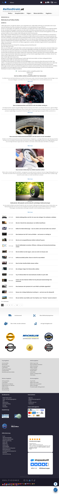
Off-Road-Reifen (5, 381)
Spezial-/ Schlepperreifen (35, 373)
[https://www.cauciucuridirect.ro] (4, 484)
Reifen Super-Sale (34, 363)
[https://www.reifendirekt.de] (3, 483)
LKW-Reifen (32, 372)
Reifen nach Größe (34, 382)
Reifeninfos (5, 443)
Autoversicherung (7, 454)
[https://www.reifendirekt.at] (20, 483)
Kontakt (4, 405)
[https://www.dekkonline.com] (11, 483)
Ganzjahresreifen (6, 366)
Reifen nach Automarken (35, 384)
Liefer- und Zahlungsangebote (9, 399)
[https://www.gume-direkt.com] (22, 483)
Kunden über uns (32, 402)
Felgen (29, 13)
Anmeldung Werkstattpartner (9, 451)
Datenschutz (5, 402)
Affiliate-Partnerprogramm (34, 399)
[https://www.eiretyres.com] (32, 483)
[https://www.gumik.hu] (34, 483)
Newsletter (5, 406)
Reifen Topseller (33, 367)
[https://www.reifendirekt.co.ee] (11, 484)
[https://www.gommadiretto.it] (9, 483)
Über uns (30, 397)
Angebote (48, 13)
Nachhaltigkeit (6, 446)
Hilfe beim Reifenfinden (8, 439)
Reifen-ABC (5, 442)
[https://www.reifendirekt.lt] (13, 484)
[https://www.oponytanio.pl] (3, 484)
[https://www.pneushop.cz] (27, 483)
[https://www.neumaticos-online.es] (18, 483)
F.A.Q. (4, 436)
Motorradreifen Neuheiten (36, 364)
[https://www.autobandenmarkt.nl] (15, 483)
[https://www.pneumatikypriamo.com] (29, 483)
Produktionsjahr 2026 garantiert (37, 387)
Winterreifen (5, 364)
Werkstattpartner (7, 449)
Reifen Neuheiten (34, 366)
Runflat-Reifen (33, 370)
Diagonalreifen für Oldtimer (8, 385)
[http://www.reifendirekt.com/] (18, 484)
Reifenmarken (5, 387)
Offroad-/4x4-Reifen (6, 369)
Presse (29, 400)
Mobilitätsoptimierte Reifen (8, 372)
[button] (55, 484)
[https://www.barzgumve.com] (8, 484)
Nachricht (5, 452)
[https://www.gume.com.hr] (9, 484)
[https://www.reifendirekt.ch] (6, 483)
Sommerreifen (5, 363)
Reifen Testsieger (34, 385)
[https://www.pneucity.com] (30, 483)
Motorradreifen (38, 13)
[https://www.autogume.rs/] (16, 484)
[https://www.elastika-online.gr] (6, 484)
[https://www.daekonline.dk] (13, 483)
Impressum (31, 403)
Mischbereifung (5, 390)
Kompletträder (19, 13)
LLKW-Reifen (5, 367)
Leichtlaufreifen (5, 370)
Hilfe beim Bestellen (7, 437)
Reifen (10, 13)
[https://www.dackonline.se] (8, 483)
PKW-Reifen (32, 375)
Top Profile (32, 381)
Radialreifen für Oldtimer (7, 384)
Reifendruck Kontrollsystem (9, 448)
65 (17, 305)
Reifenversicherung (7, 440)
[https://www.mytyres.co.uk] (16, 483)
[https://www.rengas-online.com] (25, 483)
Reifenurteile (5, 445)
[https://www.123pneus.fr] (4, 483)
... (14, 305)
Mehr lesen (30, 81)
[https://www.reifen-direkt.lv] (15, 484)
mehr (30, 449)
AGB (3, 400)
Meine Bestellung (6, 403)
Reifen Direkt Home (7, 397)
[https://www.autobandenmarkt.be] (23, 483)
